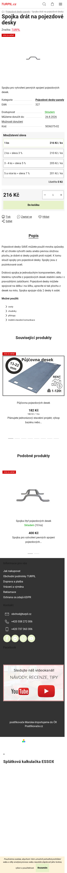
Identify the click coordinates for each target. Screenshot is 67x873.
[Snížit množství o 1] (44, 195)
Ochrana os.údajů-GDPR (17, 597)
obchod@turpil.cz (21, 614)
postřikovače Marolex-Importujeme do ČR (33, 722)
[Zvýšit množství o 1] (61, 195)
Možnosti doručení (12, 121)
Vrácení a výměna (13, 586)
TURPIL (16, 29)
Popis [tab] (34, 235)
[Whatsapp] (23, 638)
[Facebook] (7, 638)
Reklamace (9, 592)
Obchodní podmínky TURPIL (19, 576)
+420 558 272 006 (21, 621)
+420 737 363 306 (21, 629)
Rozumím (42, 867)
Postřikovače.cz (34, 726)
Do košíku (33, 205)
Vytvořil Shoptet (36, 740)
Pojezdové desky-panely (49, 99)
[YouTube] (31, 638)
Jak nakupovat (11, 571)
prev (3, 371)
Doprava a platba (13, 581)
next (63, 371)
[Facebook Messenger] (15, 638)
